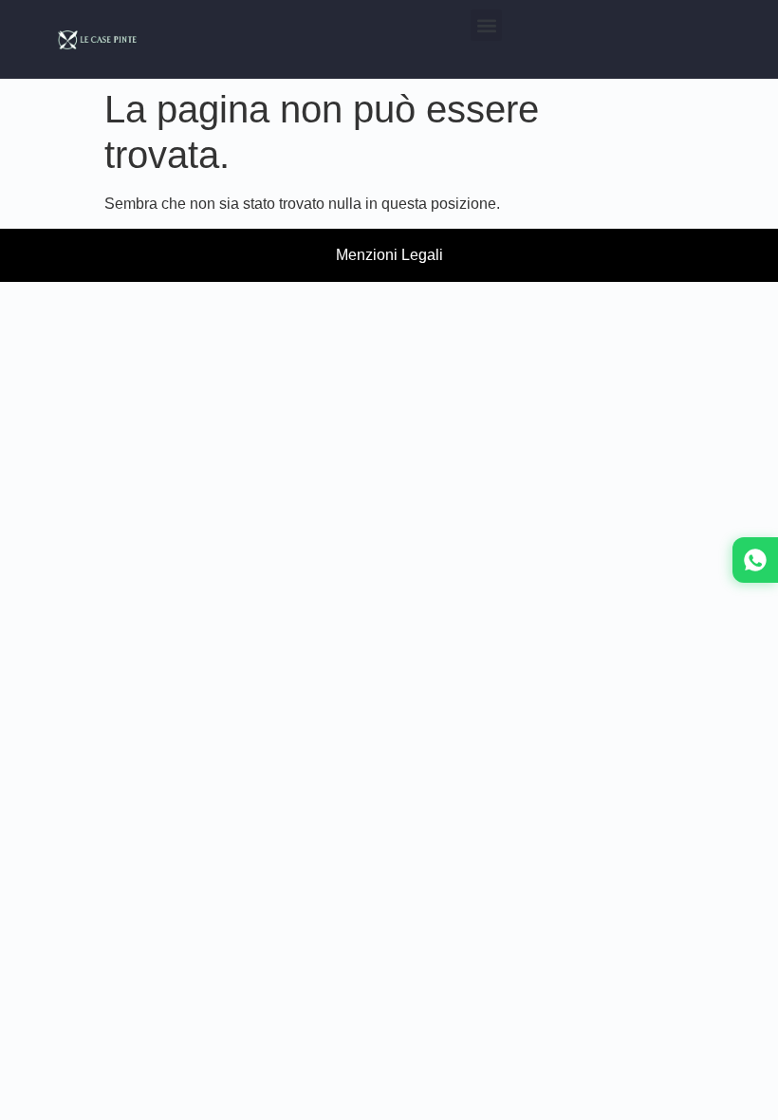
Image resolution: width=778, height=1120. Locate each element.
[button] (486, 25)
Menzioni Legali (389, 255)
